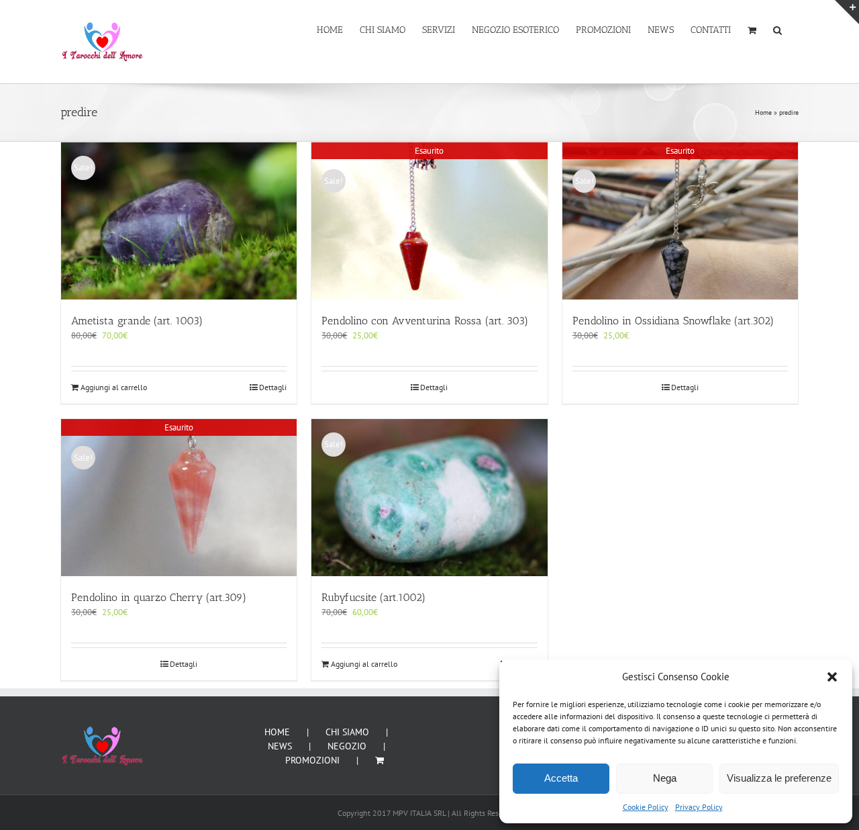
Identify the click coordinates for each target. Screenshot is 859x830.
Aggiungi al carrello (114, 387)
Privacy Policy (699, 807)
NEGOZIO (346, 746)
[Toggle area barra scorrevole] (847, 12)
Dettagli (273, 387)
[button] (832, 677)
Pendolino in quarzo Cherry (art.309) (158, 597)
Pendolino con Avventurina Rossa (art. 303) (424, 320)
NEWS (280, 746)
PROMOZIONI (312, 760)
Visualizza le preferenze (779, 778)
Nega (664, 778)
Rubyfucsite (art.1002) (373, 597)
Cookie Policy (645, 807)
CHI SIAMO (347, 732)
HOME (277, 732)
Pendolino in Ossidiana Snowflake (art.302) (673, 320)
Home (763, 112)
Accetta (561, 778)
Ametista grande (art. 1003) (137, 320)
